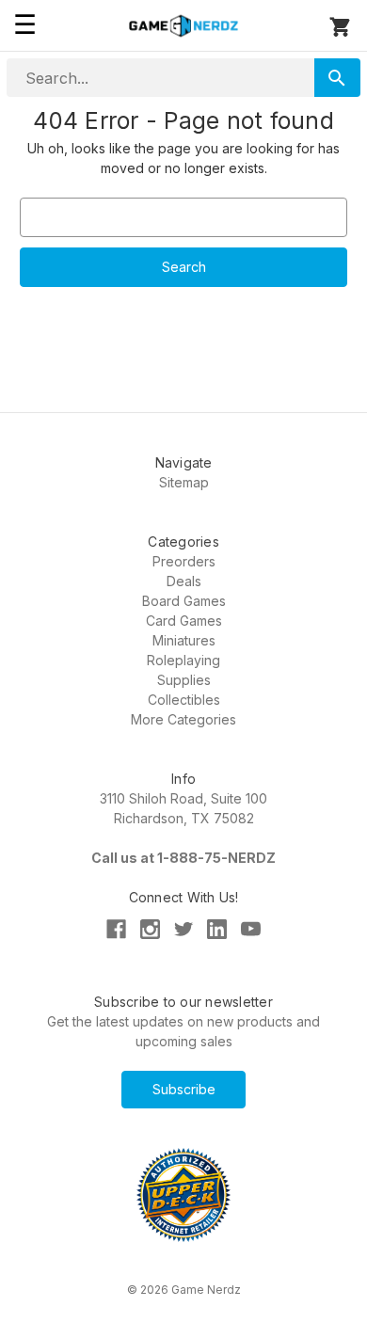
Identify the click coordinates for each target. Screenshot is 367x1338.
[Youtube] (251, 929)
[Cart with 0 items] (340, 29)
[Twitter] (184, 929)
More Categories (183, 719)
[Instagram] (150, 929)
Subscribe (183, 1089)
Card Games (184, 621)
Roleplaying (183, 660)
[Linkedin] (217, 929)
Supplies (184, 680)
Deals (184, 581)
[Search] (337, 77)
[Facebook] (116, 929)
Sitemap (184, 482)
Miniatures (183, 640)
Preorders (183, 561)
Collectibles (184, 700)
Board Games (184, 601)
